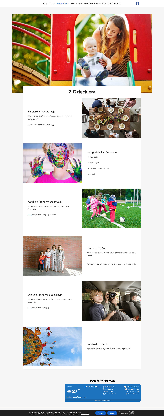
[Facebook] (137, 3)
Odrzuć (112, 413)
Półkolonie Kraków (92, 3)
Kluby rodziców (96, 248)
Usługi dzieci (94, 152)
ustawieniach (85, 414)
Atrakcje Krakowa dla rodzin (45, 201)
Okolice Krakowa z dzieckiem (45, 294)
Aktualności (107, 3)
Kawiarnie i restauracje (41, 111)
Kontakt (117, 3)
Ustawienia (124, 413)
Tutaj (30, 215)
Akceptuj (100, 413)
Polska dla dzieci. (97, 344)
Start (45, 3)
